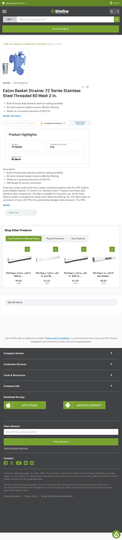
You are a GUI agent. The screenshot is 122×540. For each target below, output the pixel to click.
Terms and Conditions (57, 338)
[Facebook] (6, 464)
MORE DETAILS (12, 116)
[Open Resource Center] (116, 534)
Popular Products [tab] (55, 238)
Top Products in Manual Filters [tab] (23, 238)
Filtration (41, 44)
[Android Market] (90, 409)
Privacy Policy (31, 496)
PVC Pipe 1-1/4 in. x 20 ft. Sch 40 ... (47, 274)
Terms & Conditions (12, 496)
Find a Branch (12, 426)
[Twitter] (12, 464)
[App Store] (31, 409)
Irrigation (29, 44)
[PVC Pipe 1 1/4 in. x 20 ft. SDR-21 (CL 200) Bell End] (18, 259)
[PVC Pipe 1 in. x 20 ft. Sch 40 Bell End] (103, 259)
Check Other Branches (80, 123)
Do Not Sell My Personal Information (57, 496)
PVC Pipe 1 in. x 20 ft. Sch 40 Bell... (103, 274)
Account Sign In (60, 29)
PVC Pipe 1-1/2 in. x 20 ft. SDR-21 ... (75, 274)
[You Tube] (19, 464)
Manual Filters (54, 44)
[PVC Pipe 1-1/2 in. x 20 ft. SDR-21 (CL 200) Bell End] (75, 259)
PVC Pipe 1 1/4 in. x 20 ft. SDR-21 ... (18, 274)
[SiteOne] (60, 13)
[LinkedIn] (26, 464)
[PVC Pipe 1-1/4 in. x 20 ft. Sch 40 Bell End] (47, 259)
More (6, 205)
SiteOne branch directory (16, 448)
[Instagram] (32, 464)
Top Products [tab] (78, 238)
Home (6, 44)
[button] (15, 3)
